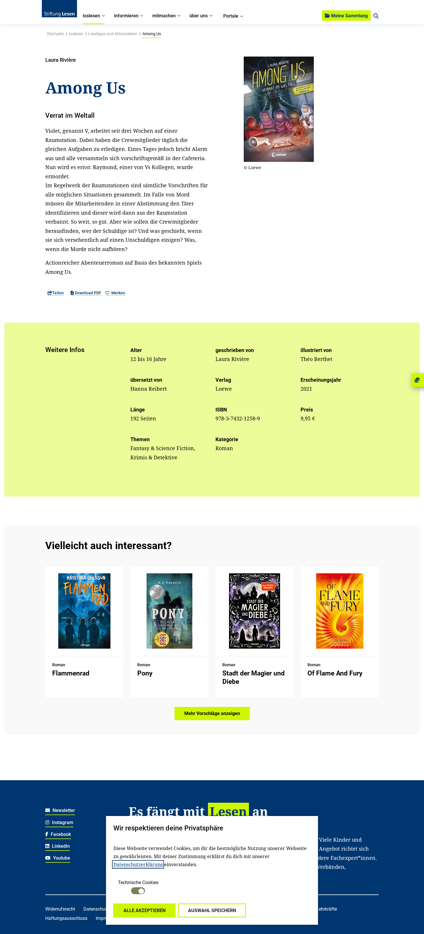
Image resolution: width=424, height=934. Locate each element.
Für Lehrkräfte (322, 909)
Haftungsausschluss (66, 918)
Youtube (61, 858)
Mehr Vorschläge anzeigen (212, 713)
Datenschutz (96, 909)
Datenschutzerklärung (138, 864)
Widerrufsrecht (60, 909)
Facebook (60, 834)
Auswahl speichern (212, 910)
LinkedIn (60, 846)
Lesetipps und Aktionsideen (112, 33)
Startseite (55, 33)
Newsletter (63, 810)
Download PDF (88, 293)
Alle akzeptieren (144, 910)
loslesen (76, 33)
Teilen (58, 293)
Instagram (62, 822)
